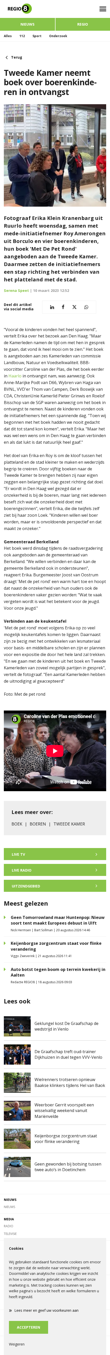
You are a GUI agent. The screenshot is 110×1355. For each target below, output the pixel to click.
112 (22, 36)
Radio (8, 1226)
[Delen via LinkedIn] (52, 307)
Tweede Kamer (69, 824)
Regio (82, 24)
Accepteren (28, 1327)
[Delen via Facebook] (63, 307)
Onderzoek (58, 36)
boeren (38, 824)
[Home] (27, 9)
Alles (8, 36)
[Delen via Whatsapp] (86, 307)
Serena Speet (16, 290)
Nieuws (27, 24)
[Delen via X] (74, 307)
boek (17, 824)
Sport (36, 36)
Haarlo (15, 376)
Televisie (10, 1234)
